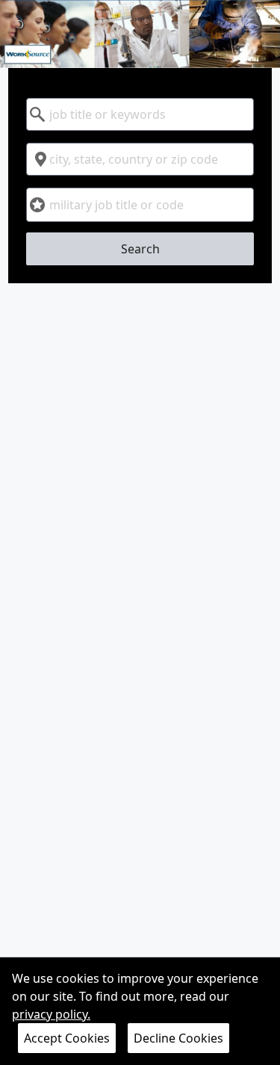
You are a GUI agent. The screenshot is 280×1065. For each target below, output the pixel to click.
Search (140, 249)
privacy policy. (51, 1014)
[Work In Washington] (140, 34)
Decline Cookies (178, 1038)
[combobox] (140, 114)
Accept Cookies (67, 1038)
